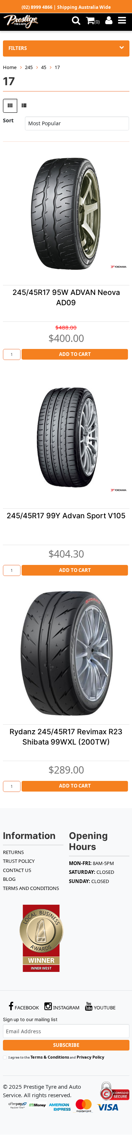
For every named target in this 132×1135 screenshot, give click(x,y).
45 (43, 67)
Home (9, 67)
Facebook (26, 1007)
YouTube (104, 1007)
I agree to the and (56, 1057)
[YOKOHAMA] (118, 266)
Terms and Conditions (31, 888)
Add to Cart (75, 354)
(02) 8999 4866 (37, 7)
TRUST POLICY (18, 861)
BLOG (9, 879)
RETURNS (13, 852)
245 (29, 67)
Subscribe (66, 1045)
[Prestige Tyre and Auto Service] (23, 22)
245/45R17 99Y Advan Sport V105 (66, 515)
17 (57, 67)
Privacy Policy (90, 1057)
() (97, 22)
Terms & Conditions (49, 1057)
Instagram (66, 1007)
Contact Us (17, 870)
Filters (17, 48)
